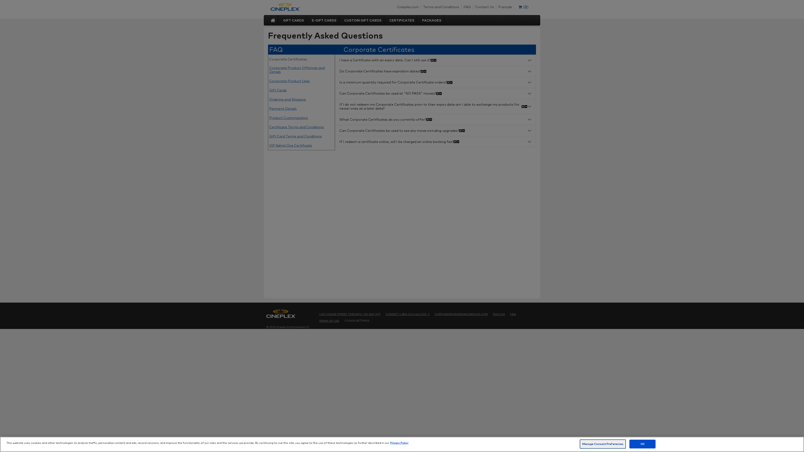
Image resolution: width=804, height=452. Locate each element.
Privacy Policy (399, 442)
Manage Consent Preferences (602, 444)
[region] (402, 444)
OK (642, 444)
